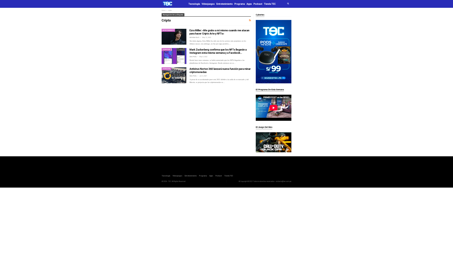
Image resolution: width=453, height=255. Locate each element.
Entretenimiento (224, 3)
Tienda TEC (270, 3)
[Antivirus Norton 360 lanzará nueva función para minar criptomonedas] (174, 75)
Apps (249, 3)
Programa (239, 3)
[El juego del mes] (273, 142)
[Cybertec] (273, 51)
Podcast (258, 3)
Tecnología (194, 3)
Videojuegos (208, 3)
